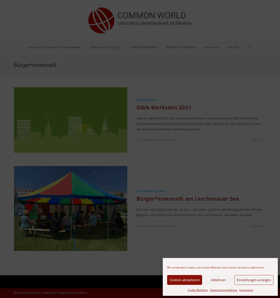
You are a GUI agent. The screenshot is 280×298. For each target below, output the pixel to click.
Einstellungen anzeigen (254, 280)
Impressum (246, 290)
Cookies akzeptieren (185, 280)
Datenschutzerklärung (223, 290)
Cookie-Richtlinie (198, 290)
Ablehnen (218, 280)
